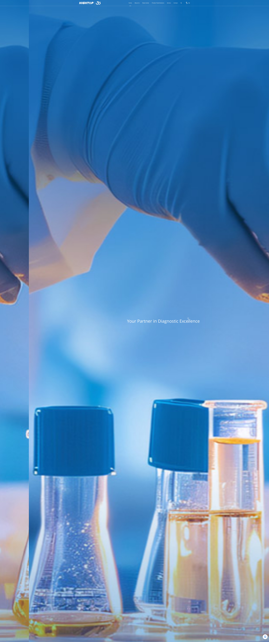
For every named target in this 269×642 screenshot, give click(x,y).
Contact (176, 3)
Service (169, 3)
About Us (137, 3)
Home (130, 3)
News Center (145, 3)
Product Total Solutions (158, 3)
